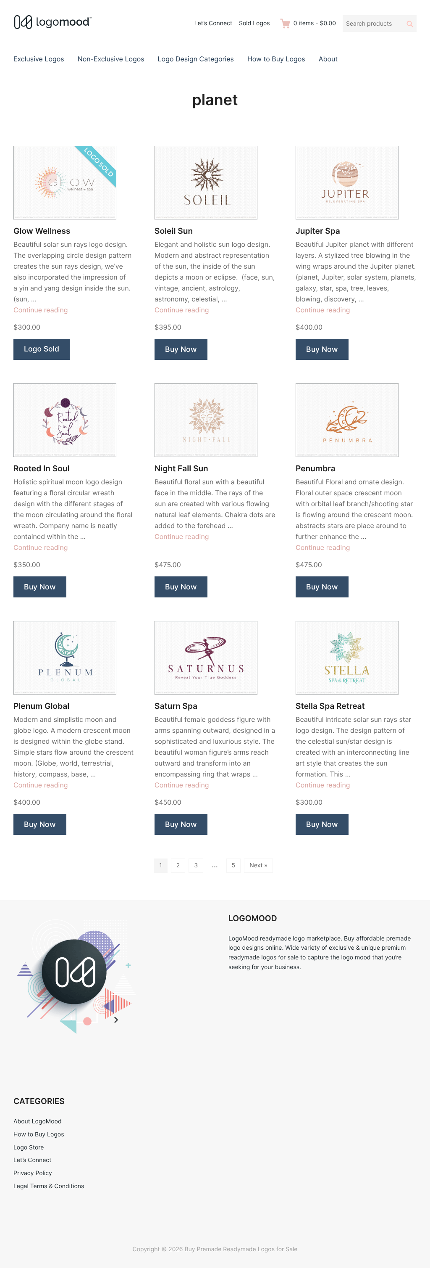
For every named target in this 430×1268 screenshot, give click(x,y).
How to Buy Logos (276, 59)
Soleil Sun (174, 231)
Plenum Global (41, 706)
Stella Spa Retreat (330, 706)
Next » (258, 865)
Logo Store (28, 1147)
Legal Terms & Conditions (48, 1186)
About (328, 59)
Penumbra (316, 468)
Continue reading (40, 310)
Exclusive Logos (38, 59)
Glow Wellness (41, 231)
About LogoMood (37, 1121)
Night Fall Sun (181, 468)
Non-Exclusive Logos (111, 59)
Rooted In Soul (41, 468)
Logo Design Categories (196, 59)
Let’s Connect (213, 23)
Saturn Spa (176, 706)
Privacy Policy (32, 1173)
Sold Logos (254, 23)
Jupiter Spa (318, 231)
